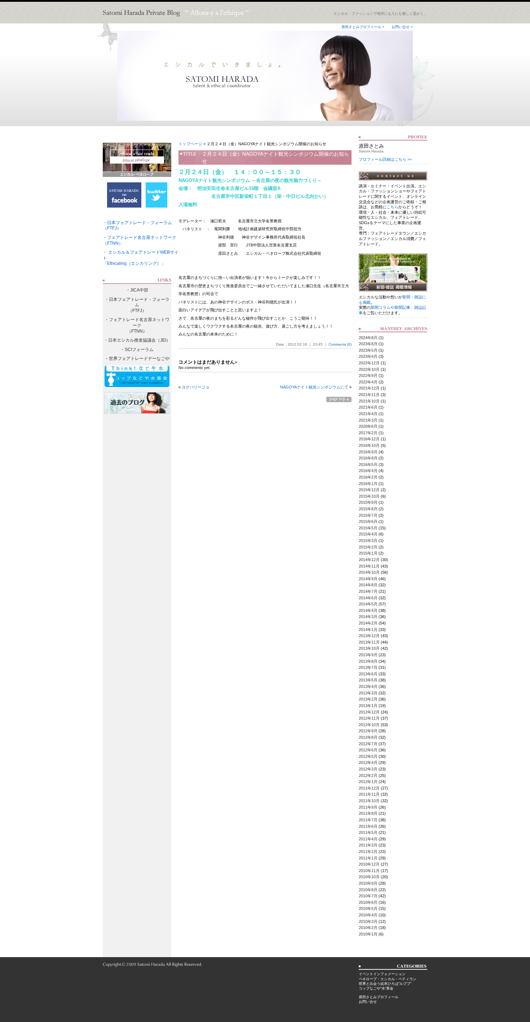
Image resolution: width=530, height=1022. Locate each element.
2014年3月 (368, 616)
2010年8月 (368, 890)
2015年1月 (368, 553)
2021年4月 (368, 414)
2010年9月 (368, 883)
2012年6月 (368, 750)
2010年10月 (369, 877)
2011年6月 (368, 826)
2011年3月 (368, 845)
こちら (392, 207)
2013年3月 (368, 693)
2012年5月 (368, 756)
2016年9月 (368, 452)
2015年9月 (368, 502)
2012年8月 (368, 737)
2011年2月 (368, 851)
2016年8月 (368, 458)
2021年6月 (368, 407)
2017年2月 (368, 433)
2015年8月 (368, 509)
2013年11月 (369, 642)
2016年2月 (368, 477)
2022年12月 (369, 363)
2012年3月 (368, 769)
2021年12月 (369, 388)
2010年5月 (368, 908)
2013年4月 (368, 686)
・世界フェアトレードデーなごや (137, 358)
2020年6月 (368, 426)
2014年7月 (368, 591)
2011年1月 (368, 858)
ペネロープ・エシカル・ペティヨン (387, 979)
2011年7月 (368, 820)
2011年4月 (368, 839)
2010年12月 (369, 864)
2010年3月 (368, 921)
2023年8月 (368, 344)
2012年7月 (368, 744)
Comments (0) (340, 344)
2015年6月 (368, 521)
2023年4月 (368, 356)
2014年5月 (368, 604)
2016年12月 (369, 439)
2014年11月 (369, 566)
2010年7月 (368, 896)
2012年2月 (368, 775)
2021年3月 (368, 420)
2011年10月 (369, 801)
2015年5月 (368, 528)
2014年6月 (368, 598)
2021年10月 (369, 401)
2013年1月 (368, 705)
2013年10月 (369, 648)
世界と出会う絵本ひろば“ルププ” (385, 984)
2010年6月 (368, 902)
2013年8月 (368, 661)
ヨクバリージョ (195, 387)
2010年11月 (369, 870)
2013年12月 (369, 636)
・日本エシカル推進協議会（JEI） (137, 340)
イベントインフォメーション (382, 974)
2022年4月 (368, 382)
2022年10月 (369, 369)
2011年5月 (368, 832)
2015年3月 (368, 540)
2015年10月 (369, 496)
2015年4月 (368, 534)
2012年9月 (368, 731)
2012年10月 (369, 725)
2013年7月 (368, 667)
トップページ (190, 144)
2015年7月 (368, 515)
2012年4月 (368, 762)
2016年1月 (368, 483)
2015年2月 (368, 547)
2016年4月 (368, 470)
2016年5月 (368, 464)
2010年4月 (368, 915)
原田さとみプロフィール (378, 997)
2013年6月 (368, 674)
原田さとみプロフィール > (362, 27)
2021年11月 (369, 394)
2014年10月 (369, 572)
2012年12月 (369, 712)
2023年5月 (368, 350)
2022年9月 (368, 375)
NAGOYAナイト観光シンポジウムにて (314, 387)
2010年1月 (368, 934)
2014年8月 (368, 585)
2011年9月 (368, 807)
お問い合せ (368, 1002)
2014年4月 (368, 610)
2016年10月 (369, 445)
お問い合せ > (402, 27)
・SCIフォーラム (137, 349)
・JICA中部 (137, 290)
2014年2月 (368, 623)
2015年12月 (369, 490)
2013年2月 (368, 699)
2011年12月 (369, 788)
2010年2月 (368, 927)
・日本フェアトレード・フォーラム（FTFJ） (137, 305)
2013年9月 (368, 655)
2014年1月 (368, 629)
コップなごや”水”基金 (376, 988)
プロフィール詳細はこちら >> (385, 159)
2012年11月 (369, 718)
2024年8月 (368, 338)
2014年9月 (368, 579)
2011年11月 (369, 794)
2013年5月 (368, 680)
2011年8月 (368, 813)
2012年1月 (368, 781)
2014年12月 (369, 559)
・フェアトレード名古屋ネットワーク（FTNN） (137, 325)
